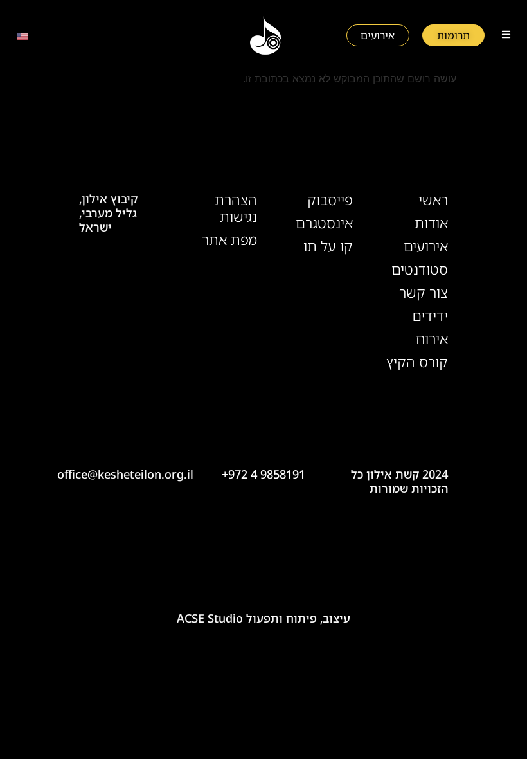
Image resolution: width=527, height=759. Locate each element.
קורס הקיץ (417, 362)
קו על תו (328, 246)
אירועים (426, 246)
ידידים (430, 315)
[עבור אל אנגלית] (22, 35)
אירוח (432, 339)
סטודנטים (419, 269)
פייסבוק (330, 200)
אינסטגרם (324, 223)
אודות (431, 223)
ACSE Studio (210, 618)
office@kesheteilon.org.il (125, 474)
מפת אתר (229, 240)
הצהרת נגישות (236, 208)
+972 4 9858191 (263, 474)
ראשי (433, 200)
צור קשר (423, 292)
